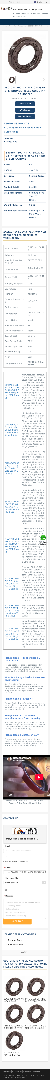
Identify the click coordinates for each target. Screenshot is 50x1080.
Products (12, 26)
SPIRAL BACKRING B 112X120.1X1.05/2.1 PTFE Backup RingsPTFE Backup (12, 391)
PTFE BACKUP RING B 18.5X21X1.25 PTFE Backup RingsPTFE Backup (12, 584)
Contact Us (17, 1072)
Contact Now (25, 103)
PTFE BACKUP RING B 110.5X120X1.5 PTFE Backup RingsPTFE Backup (12, 634)
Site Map (27, 1072)
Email (7, 846)
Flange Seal (22, 26)
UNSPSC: (8, 170)
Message (8, 896)
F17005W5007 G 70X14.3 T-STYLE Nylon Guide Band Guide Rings (12, 468)
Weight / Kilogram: (13, 205)
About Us (7, 1072)
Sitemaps (36, 1072)
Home (4, 26)
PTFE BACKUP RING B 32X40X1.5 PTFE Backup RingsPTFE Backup (12, 610)
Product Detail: (11, 187)
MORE (24, 952)
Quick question (12, 878)
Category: (9, 176)
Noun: (7, 165)
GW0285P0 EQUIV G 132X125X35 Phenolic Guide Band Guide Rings (12, 430)
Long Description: (13, 193)
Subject (8, 867)
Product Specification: (15, 210)
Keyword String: (12, 181)
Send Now (17, 921)
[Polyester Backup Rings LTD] (6, 8)
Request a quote (15, 2)
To (6, 857)
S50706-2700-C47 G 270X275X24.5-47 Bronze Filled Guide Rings (12, 507)
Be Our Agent (25, 116)
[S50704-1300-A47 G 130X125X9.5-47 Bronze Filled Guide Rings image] (25, 55)
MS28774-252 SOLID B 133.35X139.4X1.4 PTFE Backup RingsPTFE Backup (12, 545)
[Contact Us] (43, 540)
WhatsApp (25, 110)
